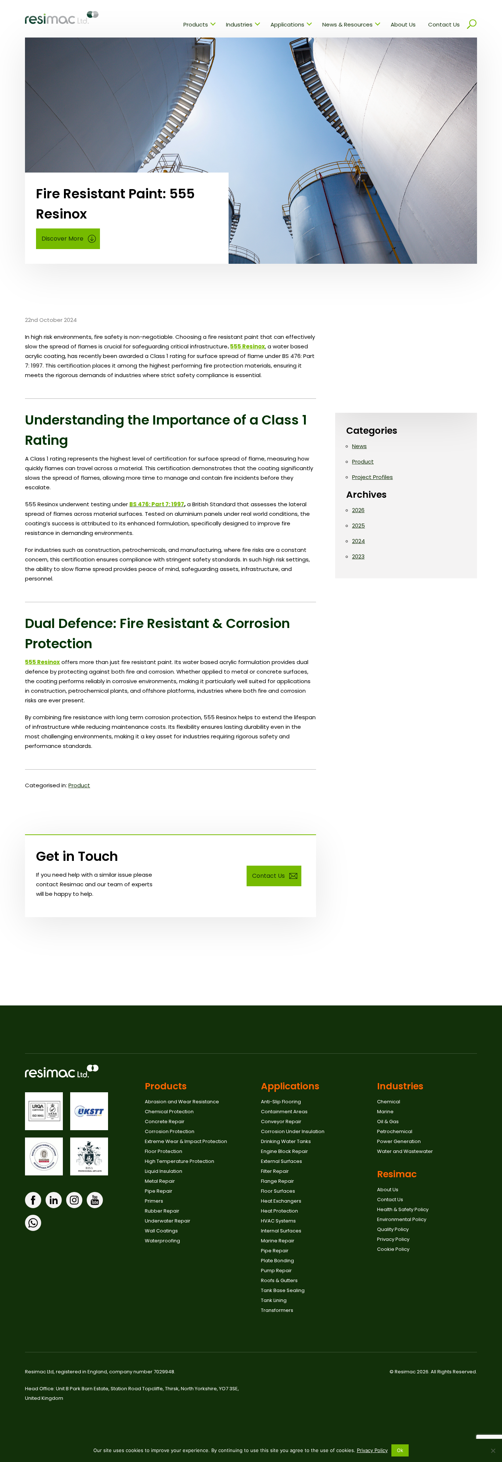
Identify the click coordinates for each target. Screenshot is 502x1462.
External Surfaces (281, 1161)
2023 (358, 556)
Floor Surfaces (278, 1191)
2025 (358, 525)
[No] (492, 1450)
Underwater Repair (167, 1220)
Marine (385, 1111)
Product (79, 785)
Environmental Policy (401, 1219)
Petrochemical (394, 1131)
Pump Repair (276, 1270)
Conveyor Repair (281, 1121)
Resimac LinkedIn (54, 1200)
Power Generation (399, 1141)
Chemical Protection (169, 1111)
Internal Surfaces (281, 1230)
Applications (287, 24)
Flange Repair (277, 1181)
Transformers (277, 1310)
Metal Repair (160, 1181)
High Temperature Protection (179, 1161)
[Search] (471, 24)
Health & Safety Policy (403, 1209)
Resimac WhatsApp (33, 1223)
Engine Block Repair (284, 1151)
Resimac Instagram (74, 1200)
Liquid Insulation (163, 1171)
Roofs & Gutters (279, 1280)
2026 (358, 510)
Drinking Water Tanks (286, 1141)
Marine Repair (277, 1240)
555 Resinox (247, 346)
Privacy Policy (393, 1239)
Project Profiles (372, 477)
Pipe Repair (158, 1191)
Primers (154, 1200)
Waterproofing (162, 1240)
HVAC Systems (278, 1220)
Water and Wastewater (405, 1151)
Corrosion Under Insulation (292, 1131)
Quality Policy (393, 1229)
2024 (358, 541)
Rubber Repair (162, 1210)
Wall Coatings (161, 1230)
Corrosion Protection (169, 1131)
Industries (239, 24)
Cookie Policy (393, 1249)
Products (195, 24)
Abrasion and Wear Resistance (182, 1101)
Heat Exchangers (281, 1200)
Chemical (388, 1101)
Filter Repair (275, 1171)
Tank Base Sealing (283, 1290)
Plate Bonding (277, 1260)
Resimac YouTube (95, 1200)
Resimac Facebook (33, 1200)
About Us (403, 24)
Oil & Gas (388, 1121)
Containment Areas (284, 1111)
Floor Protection (163, 1151)
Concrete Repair (164, 1121)
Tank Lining (274, 1300)
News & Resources (347, 24)
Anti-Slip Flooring (281, 1101)
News (359, 446)
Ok (400, 1450)
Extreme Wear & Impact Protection (186, 1141)
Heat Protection (279, 1210)
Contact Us (444, 24)
